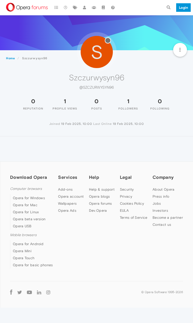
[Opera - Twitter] (19, 292)
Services (67, 177)
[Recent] (66, 7)
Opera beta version (29, 219)
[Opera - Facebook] (11, 292)
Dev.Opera (98, 210)
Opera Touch (23, 258)
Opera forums (100, 203)
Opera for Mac (25, 205)
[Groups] (94, 7)
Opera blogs (99, 196)
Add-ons (65, 189)
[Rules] (103, 7)
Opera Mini (22, 251)
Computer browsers (26, 189)
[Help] (113, 7)
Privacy (126, 196)
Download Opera (28, 177)
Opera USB (22, 226)
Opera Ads (67, 210)
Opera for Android (28, 244)
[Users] (84, 7)
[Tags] (75, 7)
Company (163, 177)
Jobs (157, 203)
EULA (124, 210)
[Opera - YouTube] (29, 292)
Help (94, 177)
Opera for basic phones (33, 265)
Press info (161, 196)
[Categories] (56, 7)
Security (127, 189)
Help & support (102, 189)
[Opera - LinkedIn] (39, 292)
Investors (160, 210)
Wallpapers (67, 203)
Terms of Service (134, 218)
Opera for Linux (26, 212)
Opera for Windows (29, 198)
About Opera (163, 189)
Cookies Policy (132, 203)
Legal (126, 177)
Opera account (71, 196)
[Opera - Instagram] (48, 292)
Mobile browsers (23, 235)
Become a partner (168, 218)
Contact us (162, 225)
